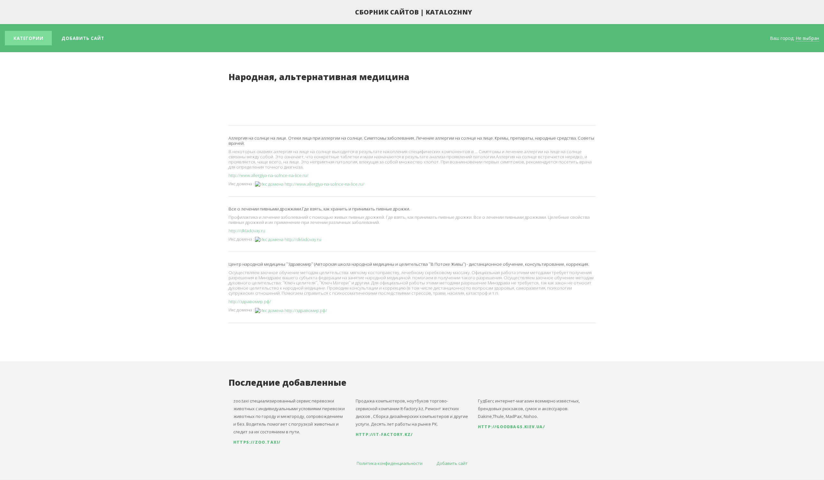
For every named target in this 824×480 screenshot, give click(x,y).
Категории (28, 38)
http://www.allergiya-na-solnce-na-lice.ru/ (268, 175)
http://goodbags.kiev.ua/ (511, 426)
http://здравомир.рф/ (250, 301)
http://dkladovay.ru (247, 231)
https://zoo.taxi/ (256, 442)
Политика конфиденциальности (390, 463)
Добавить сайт (82, 38)
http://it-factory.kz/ (384, 434)
